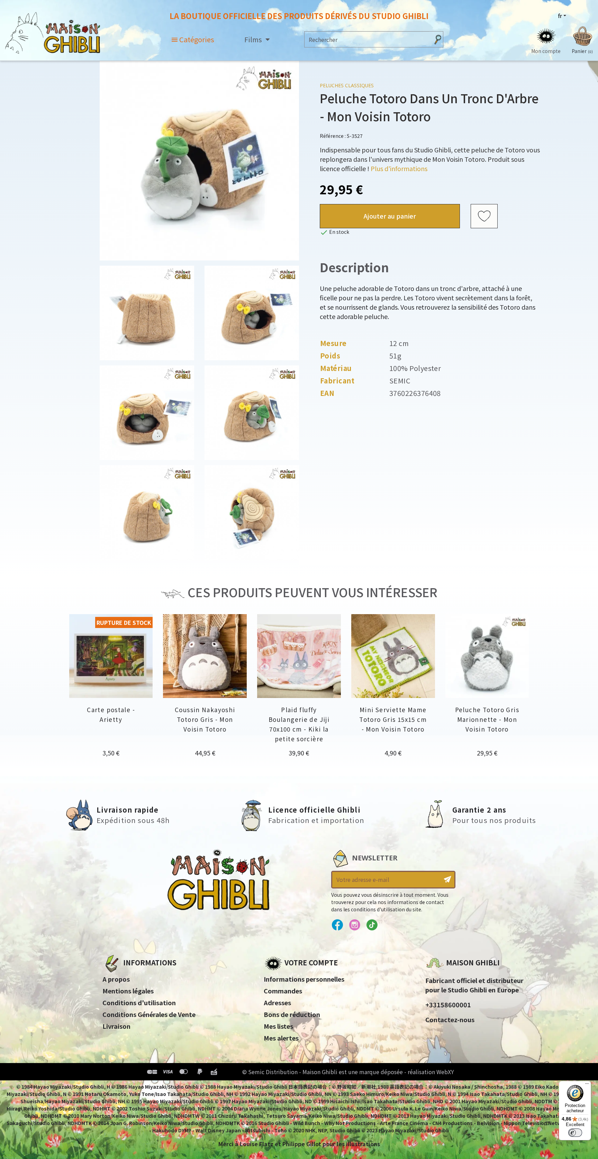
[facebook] (337, 925)
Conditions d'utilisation (139, 1002)
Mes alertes (281, 1037)
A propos (116, 978)
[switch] (575, 1133)
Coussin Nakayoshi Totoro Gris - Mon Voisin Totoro (205, 719)
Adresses (277, 1002)
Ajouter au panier (390, 215)
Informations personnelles (304, 978)
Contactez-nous (449, 1019)
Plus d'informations (399, 168)
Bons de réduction (292, 1014)
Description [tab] (354, 267)
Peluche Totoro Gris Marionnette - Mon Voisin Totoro (487, 719)
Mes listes (278, 1025)
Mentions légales (128, 990)
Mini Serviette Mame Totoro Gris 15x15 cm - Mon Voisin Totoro (393, 719)
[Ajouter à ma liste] (484, 216)
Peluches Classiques (347, 85)
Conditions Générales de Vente (149, 1014)
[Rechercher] (438, 39)
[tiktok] (372, 925)
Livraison (116, 1025)
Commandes (283, 990)
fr (560, 15)
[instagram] (354, 925)
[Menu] (587, 1085)
